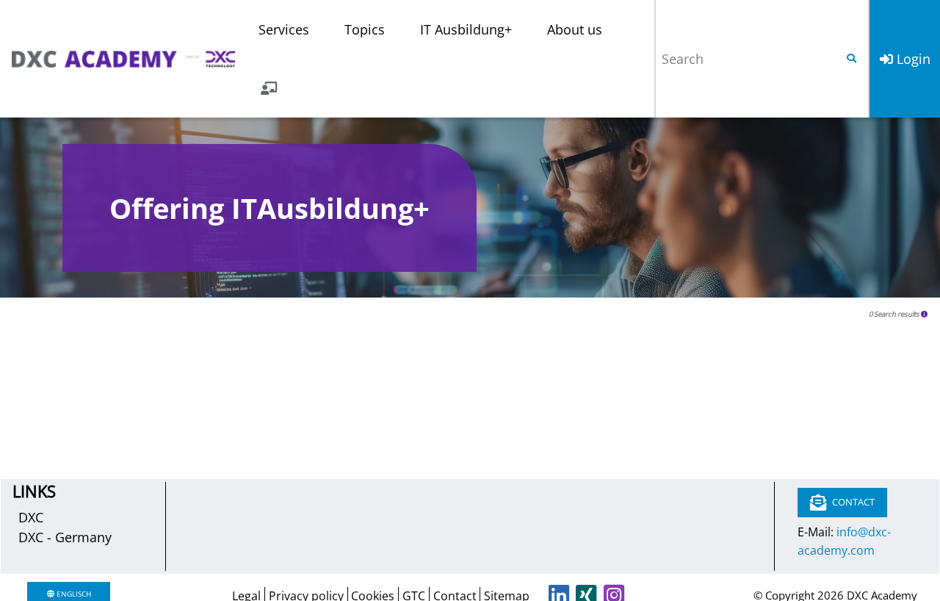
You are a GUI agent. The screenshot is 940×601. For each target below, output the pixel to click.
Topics (364, 29)
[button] (924, 314)
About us (574, 29)
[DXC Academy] (123, 59)
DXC (30, 517)
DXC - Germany (65, 537)
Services (283, 29)
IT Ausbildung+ (466, 29)
